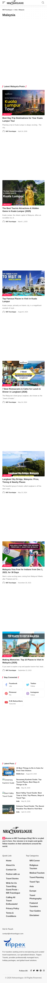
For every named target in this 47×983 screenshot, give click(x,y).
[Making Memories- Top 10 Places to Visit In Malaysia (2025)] (23, 644)
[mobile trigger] (4, 2)
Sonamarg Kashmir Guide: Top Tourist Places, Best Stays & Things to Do (28, 781)
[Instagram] (34, 693)
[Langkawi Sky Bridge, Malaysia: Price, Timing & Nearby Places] (23, 463)
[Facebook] (13, 684)
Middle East (20, 774)
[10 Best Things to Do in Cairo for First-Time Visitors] (8, 771)
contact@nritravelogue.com (12, 934)
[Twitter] (34, 684)
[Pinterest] (13, 693)
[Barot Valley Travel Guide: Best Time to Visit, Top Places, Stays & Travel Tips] (8, 796)
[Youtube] (13, 702)
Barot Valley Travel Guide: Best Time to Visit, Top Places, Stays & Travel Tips (30, 795)
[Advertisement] (23, 156)
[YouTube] (37, 970)
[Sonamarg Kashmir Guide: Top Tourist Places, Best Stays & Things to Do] (8, 782)
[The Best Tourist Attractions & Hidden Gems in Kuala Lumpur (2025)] (23, 192)
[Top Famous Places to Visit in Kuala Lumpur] (23, 283)
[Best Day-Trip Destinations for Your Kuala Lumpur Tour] (23, 102)
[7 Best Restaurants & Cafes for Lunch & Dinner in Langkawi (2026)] (23, 373)
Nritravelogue (18, 978)
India (18, 788)
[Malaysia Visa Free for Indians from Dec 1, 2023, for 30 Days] (23, 554)
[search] (43, 2)
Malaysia (7, 114)
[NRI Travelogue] (15, 2)
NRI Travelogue (11, 131)
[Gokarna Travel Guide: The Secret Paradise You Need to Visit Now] (8, 809)
